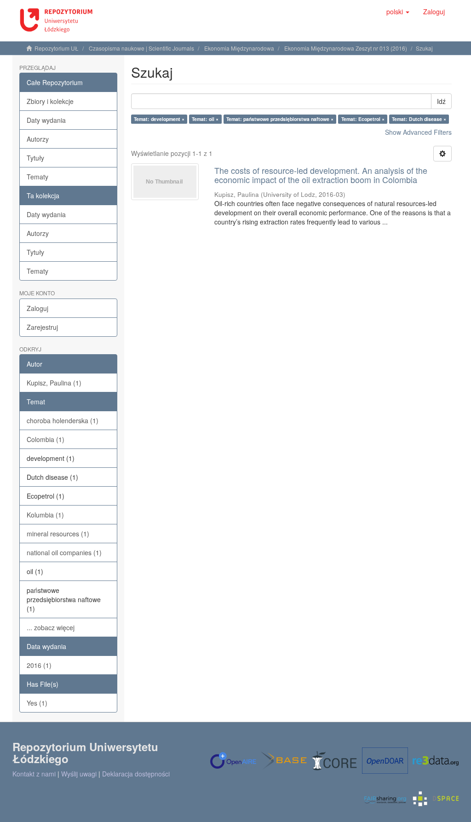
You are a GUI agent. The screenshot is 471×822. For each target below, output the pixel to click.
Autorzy (38, 139)
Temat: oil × (205, 118)
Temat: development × (159, 118)
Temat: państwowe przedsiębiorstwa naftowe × (279, 118)
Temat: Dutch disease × (419, 118)
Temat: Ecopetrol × (363, 118)
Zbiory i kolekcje (50, 101)
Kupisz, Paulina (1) (54, 382)
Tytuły (35, 157)
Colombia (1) (45, 439)
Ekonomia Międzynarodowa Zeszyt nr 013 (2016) (345, 48)
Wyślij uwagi (79, 773)
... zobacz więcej (51, 627)
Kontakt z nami (34, 773)
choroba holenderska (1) (62, 420)
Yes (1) (37, 702)
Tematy (37, 176)
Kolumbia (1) (45, 514)
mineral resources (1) (58, 533)
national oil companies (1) (64, 552)
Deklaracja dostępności (136, 773)
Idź (441, 101)
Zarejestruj (42, 327)
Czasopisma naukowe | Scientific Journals (141, 48)
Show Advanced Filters (418, 132)
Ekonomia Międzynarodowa (239, 48)
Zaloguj (37, 308)
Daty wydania (46, 120)
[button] (397, 11)
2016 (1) (39, 665)
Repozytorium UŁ (56, 48)
